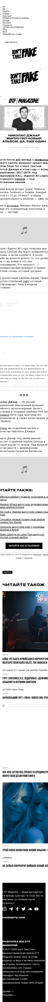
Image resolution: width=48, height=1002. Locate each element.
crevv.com (19, 991)
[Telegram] (11, 39)
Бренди (5, 21)
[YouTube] (36, 39)
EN (3, 9)
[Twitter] (24, 39)
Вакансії (6, 933)
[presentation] (3, 54)
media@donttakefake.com (16, 922)
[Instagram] (4, 39)
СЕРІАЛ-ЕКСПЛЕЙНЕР (13, 27)
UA (3, 7)
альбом (7, 572)
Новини (5, 14)
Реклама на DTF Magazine (17, 929)
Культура (6, 16)
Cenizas (20, 179)
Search (5, 11)
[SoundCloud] (30, 39)
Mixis (19, 995)
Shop (4, 30)
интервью (13, 206)
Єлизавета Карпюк (30, 147)
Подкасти (7, 25)
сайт (26, 281)
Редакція (7, 925)
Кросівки (6, 23)
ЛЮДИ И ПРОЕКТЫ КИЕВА (15, 18)
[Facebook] (17, 39)
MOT (4, 32)
